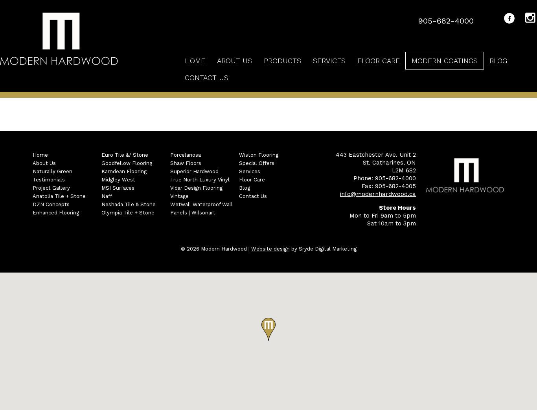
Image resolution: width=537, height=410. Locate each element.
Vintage (179, 196)
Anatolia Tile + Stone (59, 196)
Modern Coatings (445, 61)
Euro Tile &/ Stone (124, 155)
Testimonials (49, 180)
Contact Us (206, 77)
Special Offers (256, 163)
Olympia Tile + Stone (127, 213)
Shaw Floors (185, 163)
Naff (106, 196)
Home (195, 61)
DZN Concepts (51, 204)
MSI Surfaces (117, 188)
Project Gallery (51, 188)
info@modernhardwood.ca (378, 194)
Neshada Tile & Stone (128, 204)
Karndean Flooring (124, 171)
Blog (498, 61)
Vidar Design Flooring (196, 188)
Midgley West (118, 180)
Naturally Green (52, 171)
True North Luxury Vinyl (200, 180)
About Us (234, 61)
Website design (270, 249)
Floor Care (378, 61)
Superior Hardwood (194, 171)
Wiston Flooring (258, 155)
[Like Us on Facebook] (509, 20)
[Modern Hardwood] (59, 40)
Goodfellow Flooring (126, 163)
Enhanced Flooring (56, 213)
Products (282, 61)
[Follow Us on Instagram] (531, 19)
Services (329, 61)
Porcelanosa (185, 155)
